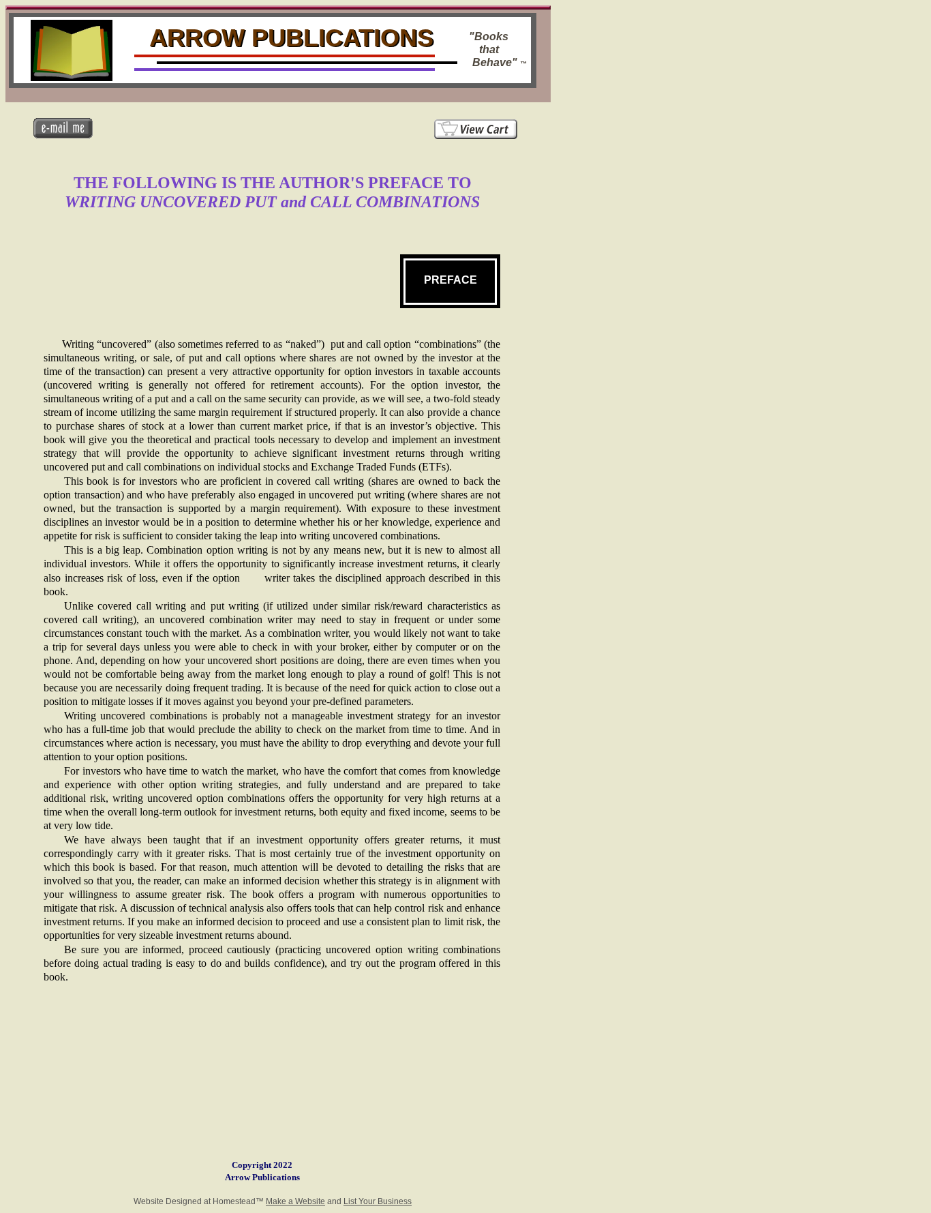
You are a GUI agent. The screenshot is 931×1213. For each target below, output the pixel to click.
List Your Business (378, 1201)
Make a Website (295, 1201)
